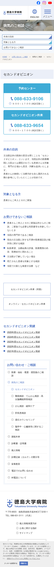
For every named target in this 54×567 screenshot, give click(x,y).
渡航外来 (15, 436)
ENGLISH (34, 17)
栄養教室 (15, 463)
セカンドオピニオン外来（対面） (27, 289)
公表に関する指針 (28, 528)
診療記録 (25, 456)
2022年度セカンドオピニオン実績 (23, 346)
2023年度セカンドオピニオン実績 (23, 341)
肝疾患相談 (20, 412)
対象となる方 (10, 42)
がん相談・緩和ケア (25, 405)
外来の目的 (9, 36)
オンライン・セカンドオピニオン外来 (27, 303)
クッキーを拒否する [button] (10, 563)
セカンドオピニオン (25, 389)
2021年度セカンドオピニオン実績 (23, 351)
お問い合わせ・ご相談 (20, 57)
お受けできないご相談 (14, 47)
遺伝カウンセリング (25, 419)
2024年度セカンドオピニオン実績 (23, 336)
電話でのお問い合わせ (22, 470)
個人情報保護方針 (28, 523)
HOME (4, 57)
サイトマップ (25, 532)
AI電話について (18, 477)
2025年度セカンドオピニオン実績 (23, 332)
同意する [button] (23, 563)
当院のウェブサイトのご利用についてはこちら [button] (23, 558)
